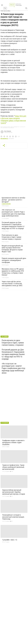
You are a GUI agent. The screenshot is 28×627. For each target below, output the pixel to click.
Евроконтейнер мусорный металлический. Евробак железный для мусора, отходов (13, 492)
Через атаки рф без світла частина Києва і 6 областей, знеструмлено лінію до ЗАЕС (12, 284)
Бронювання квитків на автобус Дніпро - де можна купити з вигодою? (13, 200)
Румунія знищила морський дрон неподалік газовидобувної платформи (14, 260)
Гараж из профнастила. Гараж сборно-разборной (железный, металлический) (13, 467)
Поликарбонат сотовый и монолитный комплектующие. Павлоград (13, 517)
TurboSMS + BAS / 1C (9, 540)
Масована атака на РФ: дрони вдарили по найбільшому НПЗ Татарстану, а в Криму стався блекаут (13, 272)
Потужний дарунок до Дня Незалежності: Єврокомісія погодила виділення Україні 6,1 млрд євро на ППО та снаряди (13, 225)
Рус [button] (5, 8)
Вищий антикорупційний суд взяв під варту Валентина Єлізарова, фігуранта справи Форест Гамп (12, 249)
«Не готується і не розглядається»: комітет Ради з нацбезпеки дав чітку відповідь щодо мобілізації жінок (13, 213)
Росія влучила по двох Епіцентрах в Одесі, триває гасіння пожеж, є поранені (11, 237)
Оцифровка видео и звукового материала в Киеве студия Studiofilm (13, 442)
